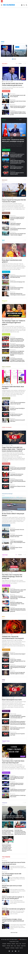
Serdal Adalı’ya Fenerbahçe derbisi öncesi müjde (16, 288)
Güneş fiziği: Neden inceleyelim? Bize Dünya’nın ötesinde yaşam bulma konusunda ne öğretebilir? (18, 723)
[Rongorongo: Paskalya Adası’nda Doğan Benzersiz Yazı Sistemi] (5, 660)
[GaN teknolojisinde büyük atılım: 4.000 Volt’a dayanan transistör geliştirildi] (5, 609)
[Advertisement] (14, 26)
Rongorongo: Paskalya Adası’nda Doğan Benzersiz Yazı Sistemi (17, 661)
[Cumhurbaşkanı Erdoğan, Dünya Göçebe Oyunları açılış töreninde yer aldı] (5, 112)
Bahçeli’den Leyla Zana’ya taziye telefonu (18, 101)
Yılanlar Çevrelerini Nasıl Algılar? (17, 654)
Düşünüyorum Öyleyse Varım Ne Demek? (17, 487)
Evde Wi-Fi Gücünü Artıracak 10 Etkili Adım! (17, 420)
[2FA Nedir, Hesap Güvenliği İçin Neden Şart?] (5, 408)
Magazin (4, 945)
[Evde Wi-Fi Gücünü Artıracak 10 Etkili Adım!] (5, 420)
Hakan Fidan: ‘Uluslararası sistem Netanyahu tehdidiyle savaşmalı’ (13, 140)
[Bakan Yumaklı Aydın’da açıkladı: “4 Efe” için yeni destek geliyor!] (5, 106)
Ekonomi (24, 943)
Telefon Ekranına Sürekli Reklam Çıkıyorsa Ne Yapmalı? (17, 403)
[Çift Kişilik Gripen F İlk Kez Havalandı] (5, 547)
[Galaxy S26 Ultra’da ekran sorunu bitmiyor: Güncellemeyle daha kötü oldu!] (5, 596)
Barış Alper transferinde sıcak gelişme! (13, 909)
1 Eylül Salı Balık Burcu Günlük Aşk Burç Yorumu (18, 796)
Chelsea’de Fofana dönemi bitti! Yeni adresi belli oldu (18, 276)
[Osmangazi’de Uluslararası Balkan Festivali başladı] (5, 474)
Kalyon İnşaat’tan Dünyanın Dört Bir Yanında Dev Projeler (14, 201)
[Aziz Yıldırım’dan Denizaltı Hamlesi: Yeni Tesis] (5, 535)
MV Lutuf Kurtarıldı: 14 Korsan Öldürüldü (17, 530)
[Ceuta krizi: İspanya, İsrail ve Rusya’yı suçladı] (5, 173)
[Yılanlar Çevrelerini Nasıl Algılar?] (5, 654)
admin (4, 81)
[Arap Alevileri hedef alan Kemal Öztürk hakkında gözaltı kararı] (7, 51)
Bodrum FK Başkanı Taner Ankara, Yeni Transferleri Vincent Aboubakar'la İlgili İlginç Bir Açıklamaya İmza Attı (7, 848)
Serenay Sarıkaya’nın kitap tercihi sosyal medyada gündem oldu (18, 481)
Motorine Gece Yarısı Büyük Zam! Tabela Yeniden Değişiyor (18, 234)
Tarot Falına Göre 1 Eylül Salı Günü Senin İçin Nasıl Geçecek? (13, 762)
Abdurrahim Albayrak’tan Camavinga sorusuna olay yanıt (17, 294)
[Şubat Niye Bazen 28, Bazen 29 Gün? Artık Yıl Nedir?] (5, 728)
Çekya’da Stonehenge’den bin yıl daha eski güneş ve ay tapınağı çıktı (18, 667)
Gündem (4, 46)
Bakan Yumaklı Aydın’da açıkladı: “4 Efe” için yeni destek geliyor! (18, 106)
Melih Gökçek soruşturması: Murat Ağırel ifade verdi (16, 167)
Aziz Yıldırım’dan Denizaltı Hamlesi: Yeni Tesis (16, 536)
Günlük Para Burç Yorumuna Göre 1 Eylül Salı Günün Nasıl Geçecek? (16, 784)
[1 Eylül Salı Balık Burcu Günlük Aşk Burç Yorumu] (5, 795)
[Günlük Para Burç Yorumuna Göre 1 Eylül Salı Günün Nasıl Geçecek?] (5, 783)
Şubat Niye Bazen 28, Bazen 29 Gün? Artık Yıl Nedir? (17, 728)
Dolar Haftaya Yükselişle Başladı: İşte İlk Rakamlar (18, 229)
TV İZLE (17, 941)
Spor (20, 943)
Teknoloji (20, 554)
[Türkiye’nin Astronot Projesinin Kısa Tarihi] (5, 734)
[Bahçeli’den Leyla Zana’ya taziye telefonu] (5, 101)
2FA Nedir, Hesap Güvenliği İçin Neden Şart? (17, 409)
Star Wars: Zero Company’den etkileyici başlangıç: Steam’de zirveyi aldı (12, 576)
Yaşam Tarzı (23, 945)
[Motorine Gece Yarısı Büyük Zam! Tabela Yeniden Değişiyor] (5, 233)
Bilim (12, 945)
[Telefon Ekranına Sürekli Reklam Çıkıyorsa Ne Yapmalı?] (5, 402)
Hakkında (9, 943)
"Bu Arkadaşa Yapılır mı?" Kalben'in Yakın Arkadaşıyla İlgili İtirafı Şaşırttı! (13, 322)
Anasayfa (4, 943)
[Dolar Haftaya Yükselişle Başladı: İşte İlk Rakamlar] (5, 228)
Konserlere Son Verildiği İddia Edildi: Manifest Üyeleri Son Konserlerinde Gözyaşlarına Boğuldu (17, 353)
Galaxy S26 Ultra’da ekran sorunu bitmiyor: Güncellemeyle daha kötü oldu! (17, 597)
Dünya (20, 119)
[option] (7, 51)
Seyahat (17, 947)
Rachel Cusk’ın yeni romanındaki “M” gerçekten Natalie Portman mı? (18, 469)
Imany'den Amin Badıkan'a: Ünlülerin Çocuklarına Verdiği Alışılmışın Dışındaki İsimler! (17, 340)
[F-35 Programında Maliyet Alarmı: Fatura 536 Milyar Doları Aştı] (5, 541)
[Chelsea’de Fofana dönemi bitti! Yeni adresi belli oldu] (5, 276)
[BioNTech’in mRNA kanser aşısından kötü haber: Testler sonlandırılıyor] (5, 602)
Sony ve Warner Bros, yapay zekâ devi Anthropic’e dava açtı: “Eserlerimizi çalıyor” (18, 591)
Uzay (15, 945)
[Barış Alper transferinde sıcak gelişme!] (5, 912)
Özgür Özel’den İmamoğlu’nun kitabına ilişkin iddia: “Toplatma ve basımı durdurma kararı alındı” (13, 449)
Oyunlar (21, 947)
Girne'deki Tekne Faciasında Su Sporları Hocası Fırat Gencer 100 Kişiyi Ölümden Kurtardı (20, 832)
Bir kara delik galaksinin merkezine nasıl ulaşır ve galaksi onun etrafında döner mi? (17, 716)
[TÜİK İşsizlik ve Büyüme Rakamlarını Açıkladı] (5, 223)
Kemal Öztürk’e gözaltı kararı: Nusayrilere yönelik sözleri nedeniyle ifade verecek (17, 155)
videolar (18, 945)
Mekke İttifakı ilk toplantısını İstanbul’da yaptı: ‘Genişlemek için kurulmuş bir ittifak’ (17, 162)
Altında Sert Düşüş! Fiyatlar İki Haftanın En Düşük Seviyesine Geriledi (17, 218)
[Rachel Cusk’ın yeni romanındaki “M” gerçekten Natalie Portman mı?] (5, 468)
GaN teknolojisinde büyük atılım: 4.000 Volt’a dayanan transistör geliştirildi (18, 610)
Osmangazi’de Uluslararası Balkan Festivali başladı (16, 474)
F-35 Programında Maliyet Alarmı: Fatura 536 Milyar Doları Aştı (17, 542)
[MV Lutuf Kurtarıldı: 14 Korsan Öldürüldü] (5, 529)
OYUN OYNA (12, 941)
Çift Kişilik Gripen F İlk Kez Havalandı (16, 548)
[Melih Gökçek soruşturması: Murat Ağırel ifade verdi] (5, 167)
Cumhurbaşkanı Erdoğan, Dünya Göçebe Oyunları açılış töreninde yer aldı (18, 113)
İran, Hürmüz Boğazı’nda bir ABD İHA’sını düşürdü (20, 53)
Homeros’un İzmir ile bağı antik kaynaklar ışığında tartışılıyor (17, 673)
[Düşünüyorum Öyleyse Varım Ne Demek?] (5, 486)
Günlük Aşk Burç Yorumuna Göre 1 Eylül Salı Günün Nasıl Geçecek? (18, 790)
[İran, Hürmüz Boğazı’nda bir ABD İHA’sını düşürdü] (20, 51)
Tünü (16, 63)
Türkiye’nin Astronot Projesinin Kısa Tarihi (17, 734)
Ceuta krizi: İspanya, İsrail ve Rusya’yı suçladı (17, 173)
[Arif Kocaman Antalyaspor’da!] (5, 282)
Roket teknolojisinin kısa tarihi (12, 700)
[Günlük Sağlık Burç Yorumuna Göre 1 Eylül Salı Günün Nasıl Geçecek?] (5, 777)
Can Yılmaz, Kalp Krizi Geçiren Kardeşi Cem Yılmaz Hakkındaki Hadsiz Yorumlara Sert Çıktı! (17, 346)
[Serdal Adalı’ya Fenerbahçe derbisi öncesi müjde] (5, 288)
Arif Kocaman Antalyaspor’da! (17, 282)
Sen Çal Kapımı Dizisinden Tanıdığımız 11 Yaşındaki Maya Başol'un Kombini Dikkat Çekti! (17, 360)
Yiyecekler (7, 947)
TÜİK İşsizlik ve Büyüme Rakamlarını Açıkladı (15, 224)
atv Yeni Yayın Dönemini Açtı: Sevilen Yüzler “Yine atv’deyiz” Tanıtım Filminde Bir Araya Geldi (7, 832)
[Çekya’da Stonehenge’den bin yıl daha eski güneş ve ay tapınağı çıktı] (5, 666)
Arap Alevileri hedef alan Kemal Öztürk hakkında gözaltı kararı (7, 54)
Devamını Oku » (6, 91)
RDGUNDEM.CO (23, 939)
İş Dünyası (12, 947)
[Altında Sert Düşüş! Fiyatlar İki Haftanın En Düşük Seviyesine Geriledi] (5, 217)
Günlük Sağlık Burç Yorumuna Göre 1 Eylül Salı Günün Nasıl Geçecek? (17, 778)
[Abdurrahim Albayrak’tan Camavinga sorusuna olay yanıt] (5, 293)
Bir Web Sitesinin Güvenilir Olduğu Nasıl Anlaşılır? (16, 415)
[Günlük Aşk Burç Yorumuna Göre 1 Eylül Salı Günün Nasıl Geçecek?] (5, 789)
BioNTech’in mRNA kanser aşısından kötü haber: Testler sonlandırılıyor (17, 604)
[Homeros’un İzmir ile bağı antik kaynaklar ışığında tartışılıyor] (5, 672)
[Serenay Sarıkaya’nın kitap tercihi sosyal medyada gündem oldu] (5, 480)
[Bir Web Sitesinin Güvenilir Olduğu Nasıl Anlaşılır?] (5, 414)
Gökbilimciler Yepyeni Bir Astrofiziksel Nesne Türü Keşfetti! (13, 637)
